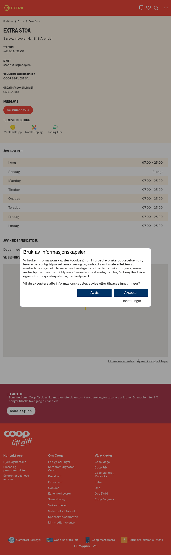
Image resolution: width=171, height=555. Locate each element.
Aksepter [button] (130, 292)
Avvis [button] (95, 292)
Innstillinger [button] (132, 301)
